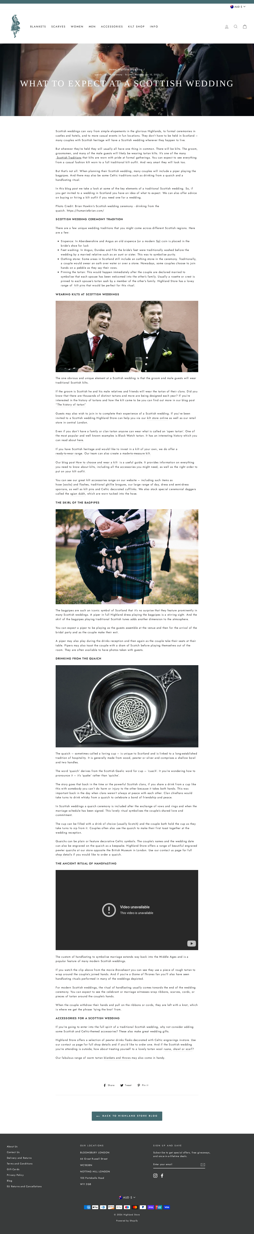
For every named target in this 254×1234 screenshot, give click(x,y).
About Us (12, 1146)
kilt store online (157, 418)
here (80, 440)
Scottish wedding (134, 74)
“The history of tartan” (71, 404)
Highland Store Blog (130, 69)
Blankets (38, 26)
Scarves (58, 26)
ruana (167, 1049)
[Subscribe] (203, 1164)
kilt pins (78, 285)
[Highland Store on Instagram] (155, 1176)
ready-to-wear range (69, 453)
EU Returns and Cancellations (24, 1186)
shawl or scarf (182, 1049)
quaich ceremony (113, 74)
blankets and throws (117, 1058)
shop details (64, 855)
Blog (9, 1180)
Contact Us (13, 1152)
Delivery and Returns (19, 1158)
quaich (98, 74)
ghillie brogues (116, 484)
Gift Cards (13, 1169)
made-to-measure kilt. (137, 453)
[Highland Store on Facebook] (162, 1176)
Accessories (112, 26)
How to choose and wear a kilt (96, 462)
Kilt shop (136, 26)
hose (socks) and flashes (72, 484)
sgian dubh (77, 494)
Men (92, 26)
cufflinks (131, 489)
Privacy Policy (15, 1175)
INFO (154, 26)
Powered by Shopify (127, 1220)
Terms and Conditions (19, 1163)
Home (112, 69)
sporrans (61, 489)
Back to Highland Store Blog (129, 1115)
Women (77, 26)
